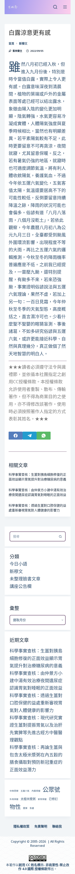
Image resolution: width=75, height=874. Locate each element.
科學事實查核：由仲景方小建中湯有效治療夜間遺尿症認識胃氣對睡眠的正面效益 (36, 680)
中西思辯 (14, 790)
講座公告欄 (21, 586)
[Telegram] (30, 436)
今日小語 (18, 564)
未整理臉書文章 (25, 578)
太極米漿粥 (28, 799)
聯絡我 (57, 826)
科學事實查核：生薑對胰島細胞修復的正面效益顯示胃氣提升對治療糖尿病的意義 (36, 658)
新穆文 (16, 571)
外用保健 (14, 799)
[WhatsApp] (44, 436)
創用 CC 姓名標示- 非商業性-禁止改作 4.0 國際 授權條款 (43, 867)
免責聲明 (40, 826)
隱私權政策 (21, 826)
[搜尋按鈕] (61, 536)
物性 (15, 806)
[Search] (55, 7)
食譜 (32, 808)
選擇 (25, 808)
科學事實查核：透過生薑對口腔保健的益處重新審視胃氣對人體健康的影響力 (36, 702)
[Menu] (65, 7)
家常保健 (42, 799)
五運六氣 (25, 790)
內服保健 (36, 790)
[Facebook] (16, 436)
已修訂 (53, 799)
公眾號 (51, 789)
